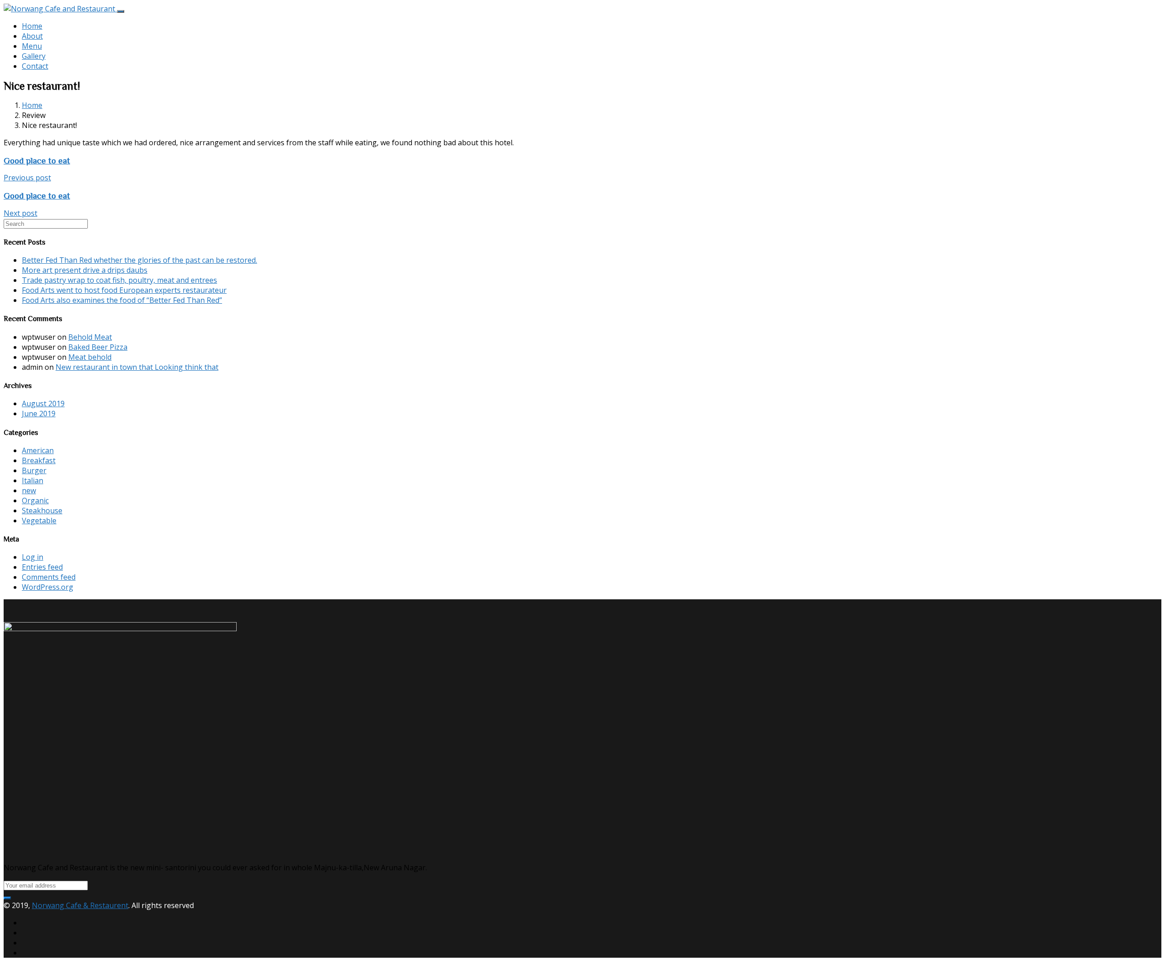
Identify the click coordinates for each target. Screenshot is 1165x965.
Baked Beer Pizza (97, 347)
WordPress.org (47, 587)
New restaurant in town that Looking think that (137, 367)
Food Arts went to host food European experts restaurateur (124, 290)
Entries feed (42, 567)
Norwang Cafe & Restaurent (80, 905)
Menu (32, 46)
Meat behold (89, 357)
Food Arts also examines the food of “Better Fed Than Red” (122, 300)
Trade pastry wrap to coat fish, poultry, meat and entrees (119, 280)
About (32, 36)
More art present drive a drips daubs (84, 270)
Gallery (34, 56)
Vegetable (39, 521)
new (29, 490)
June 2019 (39, 413)
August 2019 (43, 403)
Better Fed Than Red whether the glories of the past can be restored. (139, 260)
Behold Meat (90, 337)
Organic (35, 500)
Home (32, 26)
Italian (32, 480)
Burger (34, 470)
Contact (35, 66)
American (38, 450)
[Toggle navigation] (120, 11)
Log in (32, 557)
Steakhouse (42, 510)
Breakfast (39, 460)
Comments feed (49, 577)
